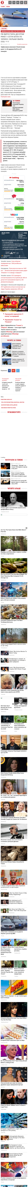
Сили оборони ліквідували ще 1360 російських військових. (11, 263)
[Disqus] (14, 436)
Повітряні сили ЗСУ (6, 399)
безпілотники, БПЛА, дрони (9, 405)
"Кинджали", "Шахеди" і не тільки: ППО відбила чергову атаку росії (19, 467)
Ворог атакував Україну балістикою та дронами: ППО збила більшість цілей (19, 474)
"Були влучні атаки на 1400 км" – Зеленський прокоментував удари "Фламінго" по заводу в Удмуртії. (14, 270)
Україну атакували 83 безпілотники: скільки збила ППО (18, 361)
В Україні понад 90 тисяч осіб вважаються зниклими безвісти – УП (7, 386)
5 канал (25, 25)
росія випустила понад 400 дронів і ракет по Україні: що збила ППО (19, 482)
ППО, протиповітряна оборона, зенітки (12, 402)
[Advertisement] (14, 202)
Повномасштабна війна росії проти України (12, 31)
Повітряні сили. (6, 97)
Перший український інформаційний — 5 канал (2, 2)
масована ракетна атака (8, 407)
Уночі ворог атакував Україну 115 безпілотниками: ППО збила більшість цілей (18, 106)
